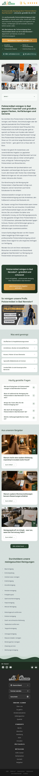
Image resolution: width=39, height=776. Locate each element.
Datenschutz (21, 771)
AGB (7, 771)
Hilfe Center (19, 753)
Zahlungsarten (19, 716)
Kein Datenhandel (16, 773)
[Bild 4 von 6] (27, 86)
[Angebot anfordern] (21, 3)
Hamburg (19, 734)
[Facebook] (3, 667)
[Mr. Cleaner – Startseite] (19, 677)
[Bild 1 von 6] (5, 86)
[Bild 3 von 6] (20, 86)
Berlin (20, 728)
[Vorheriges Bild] (4, 73)
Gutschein (14, 697)
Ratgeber (19, 762)
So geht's (19, 709)
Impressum (29, 771)
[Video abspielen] (19, 315)
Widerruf (12, 771)
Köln (19, 738)
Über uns (19, 706)
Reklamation (19, 756)
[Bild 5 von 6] (35, 86)
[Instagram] (6, 667)
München (19, 731)
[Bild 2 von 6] (12, 86)
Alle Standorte (19, 744)
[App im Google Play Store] (35, 667)
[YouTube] (10, 667)
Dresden (19, 741)
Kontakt (19, 759)
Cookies (25, 773)
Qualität (19, 719)
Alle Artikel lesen (19, 546)
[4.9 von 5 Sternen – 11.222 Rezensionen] (32, 3)
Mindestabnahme (19, 713)
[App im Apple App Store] (32, 667)
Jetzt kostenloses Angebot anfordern (21, 287)
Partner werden (16, 691)
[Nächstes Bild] (34, 73)
